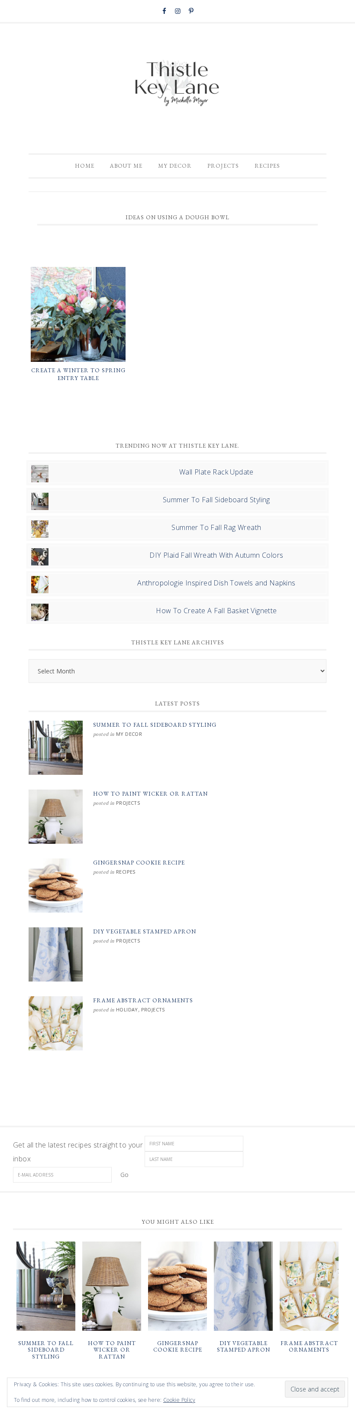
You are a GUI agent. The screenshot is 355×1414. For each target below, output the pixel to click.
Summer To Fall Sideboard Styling (216, 499)
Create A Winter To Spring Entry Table (78, 374)
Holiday (127, 1009)
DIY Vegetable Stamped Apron (144, 931)
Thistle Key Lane (177, 84)
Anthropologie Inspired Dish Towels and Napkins (216, 583)
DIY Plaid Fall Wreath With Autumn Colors (216, 555)
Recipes (126, 871)
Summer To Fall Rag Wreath (216, 527)
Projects (128, 803)
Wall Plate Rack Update (216, 472)
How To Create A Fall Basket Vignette (216, 610)
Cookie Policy (179, 1400)
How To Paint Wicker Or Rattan (150, 793)
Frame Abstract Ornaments (143, 1000)
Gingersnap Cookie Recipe (139, 862)
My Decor (129, 734)
